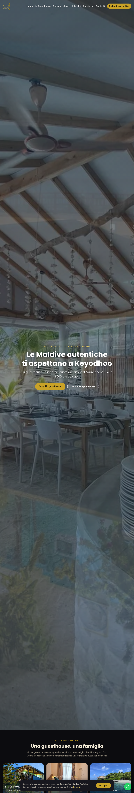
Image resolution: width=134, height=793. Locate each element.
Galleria (57, 6)
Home (30, 6)
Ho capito (103, 785)
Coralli (66, 6)
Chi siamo (88, 6)
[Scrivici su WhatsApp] (127, 786)
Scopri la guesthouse (50, 386)
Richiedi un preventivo (83, 386)
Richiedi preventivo (119, 6)
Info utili (76, 6)
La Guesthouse (43, 6)
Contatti (100, 6)
